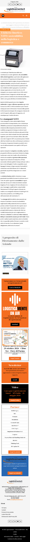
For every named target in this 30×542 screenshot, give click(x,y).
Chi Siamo (4, 508)
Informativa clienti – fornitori (11, 537)
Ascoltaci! (15, 324)
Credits (15, 534)
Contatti (4, 510)
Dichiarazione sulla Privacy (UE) (9, 517)
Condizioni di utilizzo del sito (15, 539)
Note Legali (22, 537)
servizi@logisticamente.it (16, 500)
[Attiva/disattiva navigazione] (26, 15)
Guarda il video (15, 400)
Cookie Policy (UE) (6, 514)
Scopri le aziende (15, 452)
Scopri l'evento (15, 358)
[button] (23, 16)
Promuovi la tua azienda (7, 512)
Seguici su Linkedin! (15, 473)
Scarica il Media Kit (15, 288)
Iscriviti (15, 380)
